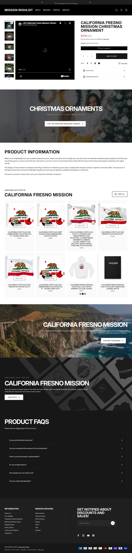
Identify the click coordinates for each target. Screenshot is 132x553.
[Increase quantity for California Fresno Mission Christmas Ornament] (92, 56)
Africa (37, 524)
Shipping (83, 43)
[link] (14, 397)
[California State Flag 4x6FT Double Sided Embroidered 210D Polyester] (50, 215)
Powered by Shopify (23, 547)
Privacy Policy (9, 527)
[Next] (90, 2)
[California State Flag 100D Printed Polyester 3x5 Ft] (112, 215)
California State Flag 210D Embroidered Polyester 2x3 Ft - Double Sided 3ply (50, 287)
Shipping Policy (9, 524)
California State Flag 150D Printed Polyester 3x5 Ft (19, 286)
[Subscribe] (113, 523)
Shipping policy (40, 549)
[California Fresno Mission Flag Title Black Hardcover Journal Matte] (112, 267)
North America (39, 513)
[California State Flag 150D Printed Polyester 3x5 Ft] (19, 267)
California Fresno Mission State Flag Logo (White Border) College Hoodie (81, 287)
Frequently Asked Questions (14, 519)
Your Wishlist (9, 516)
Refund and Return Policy (13, 522)
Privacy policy (23, 549)
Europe (37, 522)
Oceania (37, 530)
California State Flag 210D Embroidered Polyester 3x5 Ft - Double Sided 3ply (19, 234)
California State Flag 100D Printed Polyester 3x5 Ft (112, 233)
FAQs (18, 428)
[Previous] (42, 2)
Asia (36, 527)
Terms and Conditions (11, 530)
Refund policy (8, 549)
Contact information (32, 549)
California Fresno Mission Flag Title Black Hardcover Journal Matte (113, 287)
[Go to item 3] (9, 46)
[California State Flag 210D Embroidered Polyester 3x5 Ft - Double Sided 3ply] (19, 215)
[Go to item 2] (9, 36)
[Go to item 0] (9, 25)
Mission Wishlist (19, 10)
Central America (40, 516)
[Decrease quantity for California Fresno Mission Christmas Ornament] (83, 56)
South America (40, 519)
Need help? (124, 63)
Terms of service (15, 549)
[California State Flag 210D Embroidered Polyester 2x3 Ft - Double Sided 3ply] (50, 267)
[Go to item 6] (9, 78)
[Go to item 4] (9, 57)
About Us (8, 513)
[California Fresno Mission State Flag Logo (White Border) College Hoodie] (81, 267)
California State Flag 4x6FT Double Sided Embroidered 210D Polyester (50, 234)
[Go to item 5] (9, 68)
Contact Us (8, 533)
